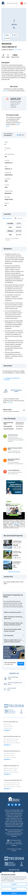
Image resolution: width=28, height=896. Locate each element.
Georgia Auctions (8, 728)
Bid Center (14, 86)
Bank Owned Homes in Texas (11, 741)
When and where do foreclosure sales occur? (13, 617)
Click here (5, 90)
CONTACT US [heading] (14, 673)
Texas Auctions (7, 724)
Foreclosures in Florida (9, 753)
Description (5, 62)
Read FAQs (20, 663)
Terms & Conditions (10, 843)
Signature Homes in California (11, 772)
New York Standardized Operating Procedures (15, 835)
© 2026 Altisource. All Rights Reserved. (14, 850)
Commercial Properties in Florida (12, 782)
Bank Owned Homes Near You (12, 736)
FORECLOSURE (7, 43)
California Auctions (8, 726)
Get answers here (8, 664)
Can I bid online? (9, 635)
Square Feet (15, 57)
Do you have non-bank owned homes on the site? (12, 630)
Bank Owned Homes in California (12, 742)
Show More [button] (7, 730)
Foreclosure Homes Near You (12, 751)
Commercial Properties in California (12, 786)
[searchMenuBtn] (22, 3)
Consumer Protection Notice (14, 831)
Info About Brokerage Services (14, 829)
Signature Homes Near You (11, 765)
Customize (14, 884)
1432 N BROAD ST (9, 47)
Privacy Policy (11, 880)
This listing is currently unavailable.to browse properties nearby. (14, 89)
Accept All (14, 893)
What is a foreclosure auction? (12, 612)
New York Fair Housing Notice (12, 833)
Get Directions (18, 49)
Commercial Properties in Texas (11, 784)
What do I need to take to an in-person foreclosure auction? (13, 640)
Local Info (7, 214)
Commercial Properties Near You (13, 780)
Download (16, 523)
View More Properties (14, 571)
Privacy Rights (17, 842)
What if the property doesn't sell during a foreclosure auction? (13, 623)
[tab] (7, 218)
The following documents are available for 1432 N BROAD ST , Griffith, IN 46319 (13, 372)
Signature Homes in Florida (10, 768)
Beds (3, 57)
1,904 (15, 55)
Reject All (14, 888)
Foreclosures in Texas (9, 755)
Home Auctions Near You (11, 721)
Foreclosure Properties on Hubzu (13, 596)
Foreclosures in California (10, 757)
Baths (8, 57)
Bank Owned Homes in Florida (11, 739)
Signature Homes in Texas (10, 770)
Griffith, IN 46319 (12, 49)
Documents (8, 366)
